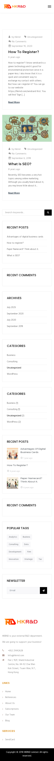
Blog (7, 721)
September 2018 (15, 326)
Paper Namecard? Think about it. (23, 249)
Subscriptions (12, 709)
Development (15, 552)
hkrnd (17, 37)
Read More (14, 102)
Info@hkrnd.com (16, 655)
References (10, 697)
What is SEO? (19, 164)
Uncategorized (34, 37)
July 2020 (11, 320)
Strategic (28, 559)
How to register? (23, 52)
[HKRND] (14, 6)
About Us (10, 703)
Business (11, 355)
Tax (40, 559)
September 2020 (15, 314)
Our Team (10, 715)
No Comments (19, 42)
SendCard (10, 739)
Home (8, 691)
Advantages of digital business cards (25, 237)
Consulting (12, 361)
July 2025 (11, 307)
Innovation (14, 559)
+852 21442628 (15, 651)
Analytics (13, 537)
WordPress (12, 374)
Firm (29, 552)
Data (26, 544)
